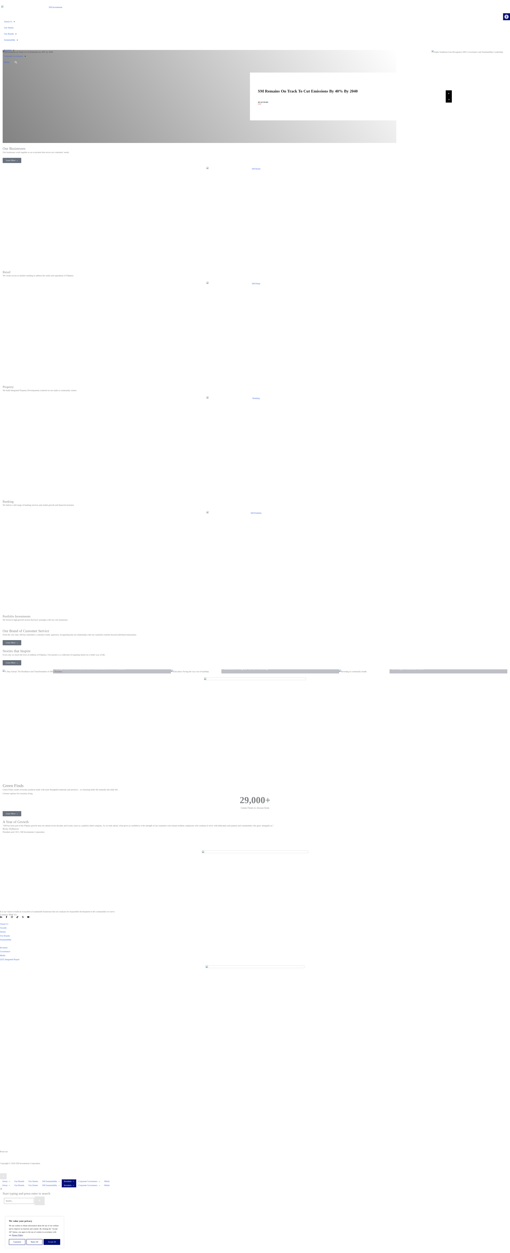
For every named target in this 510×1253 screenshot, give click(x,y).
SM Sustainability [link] (49, 1181)
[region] (34, 1232)
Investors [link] (8, 50)
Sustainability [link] (9, 40)
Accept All (52, 1242)
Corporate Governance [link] (13, 56)
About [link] (4, 1181)
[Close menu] (3, 1176)
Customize (17, 1242)
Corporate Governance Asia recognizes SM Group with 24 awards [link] (315, 91)
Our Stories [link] (9, 28)
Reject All (34, 1242)
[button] (8, 1181)
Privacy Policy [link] (17, 1235)
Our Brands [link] (9, 34)
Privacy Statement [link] (7, 1155)
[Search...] (19, 1201)
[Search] (40, 1201)
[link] (506, 16)
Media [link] (6, 62)
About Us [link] (8, 21)
